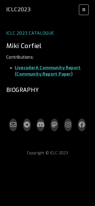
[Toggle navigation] (84, 9)
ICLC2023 (18, 9)
